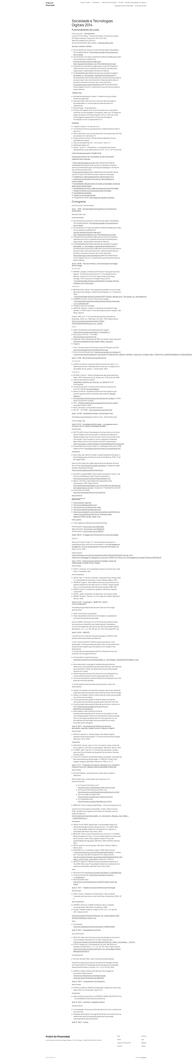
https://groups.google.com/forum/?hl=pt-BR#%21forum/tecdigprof (90, 707)
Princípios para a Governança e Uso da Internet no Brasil (93, 398)
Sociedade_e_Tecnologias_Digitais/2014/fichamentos (93, 75)
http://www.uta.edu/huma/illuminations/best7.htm (91, 478)
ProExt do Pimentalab (50, 4)
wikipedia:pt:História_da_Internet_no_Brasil (90, 382)
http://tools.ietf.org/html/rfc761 (85, 337)
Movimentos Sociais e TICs (83, 172)
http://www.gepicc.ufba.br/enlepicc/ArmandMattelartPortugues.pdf (98, 444)
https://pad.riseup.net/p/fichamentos (87, 85)
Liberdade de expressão (82, 193)
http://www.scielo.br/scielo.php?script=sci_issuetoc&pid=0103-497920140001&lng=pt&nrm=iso (96, 917)
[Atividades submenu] (99, 2)
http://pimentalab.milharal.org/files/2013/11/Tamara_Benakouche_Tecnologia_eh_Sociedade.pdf (110, 296)
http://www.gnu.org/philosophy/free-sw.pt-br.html (96, 787)
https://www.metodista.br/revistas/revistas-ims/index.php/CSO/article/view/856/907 (89, 976)
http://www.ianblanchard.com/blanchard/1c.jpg (90, 350)
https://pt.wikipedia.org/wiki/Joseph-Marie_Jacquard (93, 341)
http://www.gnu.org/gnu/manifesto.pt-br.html (95, 801)
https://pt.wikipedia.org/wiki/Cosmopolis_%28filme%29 (94, 926)
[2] (115, 417)
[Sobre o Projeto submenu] (90, 2)
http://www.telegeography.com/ (85, 505)
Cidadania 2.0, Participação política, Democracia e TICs (93, 177)
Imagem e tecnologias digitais (84, 195)
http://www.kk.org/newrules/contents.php (87, 470)
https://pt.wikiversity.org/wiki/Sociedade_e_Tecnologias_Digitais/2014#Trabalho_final (105, 660)
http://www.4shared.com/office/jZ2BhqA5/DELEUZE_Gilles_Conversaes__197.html (104, 942)
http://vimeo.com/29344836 (93, 527)
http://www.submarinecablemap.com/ (87, 509)
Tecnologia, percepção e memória (101, 197)
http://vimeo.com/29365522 (94, 529)
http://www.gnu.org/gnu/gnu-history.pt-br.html (95, 797)
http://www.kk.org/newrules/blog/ (93, 465)
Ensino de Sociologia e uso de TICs (85, 163)
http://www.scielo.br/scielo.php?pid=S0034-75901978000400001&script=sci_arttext (88, 322)
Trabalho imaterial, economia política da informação (92, 191)
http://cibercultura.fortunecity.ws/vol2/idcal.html (102, 448)
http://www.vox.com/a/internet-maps (87, 507)
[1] (94, 377)
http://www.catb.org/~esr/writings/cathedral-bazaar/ (94, 852)
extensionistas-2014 (105, 43)
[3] (84, 421)
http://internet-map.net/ (82, 503)
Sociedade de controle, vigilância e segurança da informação (96, 188)
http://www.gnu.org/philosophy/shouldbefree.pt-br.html (98, 792)
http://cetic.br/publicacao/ (79, 498)
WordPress (143, 1057)
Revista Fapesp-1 (93, 389)
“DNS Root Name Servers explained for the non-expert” (98, 403)
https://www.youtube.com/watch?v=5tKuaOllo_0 (91, 332)
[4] (118, 629)
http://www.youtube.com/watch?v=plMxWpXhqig (103, 873)
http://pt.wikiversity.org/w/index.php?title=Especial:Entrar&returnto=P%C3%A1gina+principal (94, 62)
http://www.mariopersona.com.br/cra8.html (89, 492)
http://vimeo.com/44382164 (93, 531)
